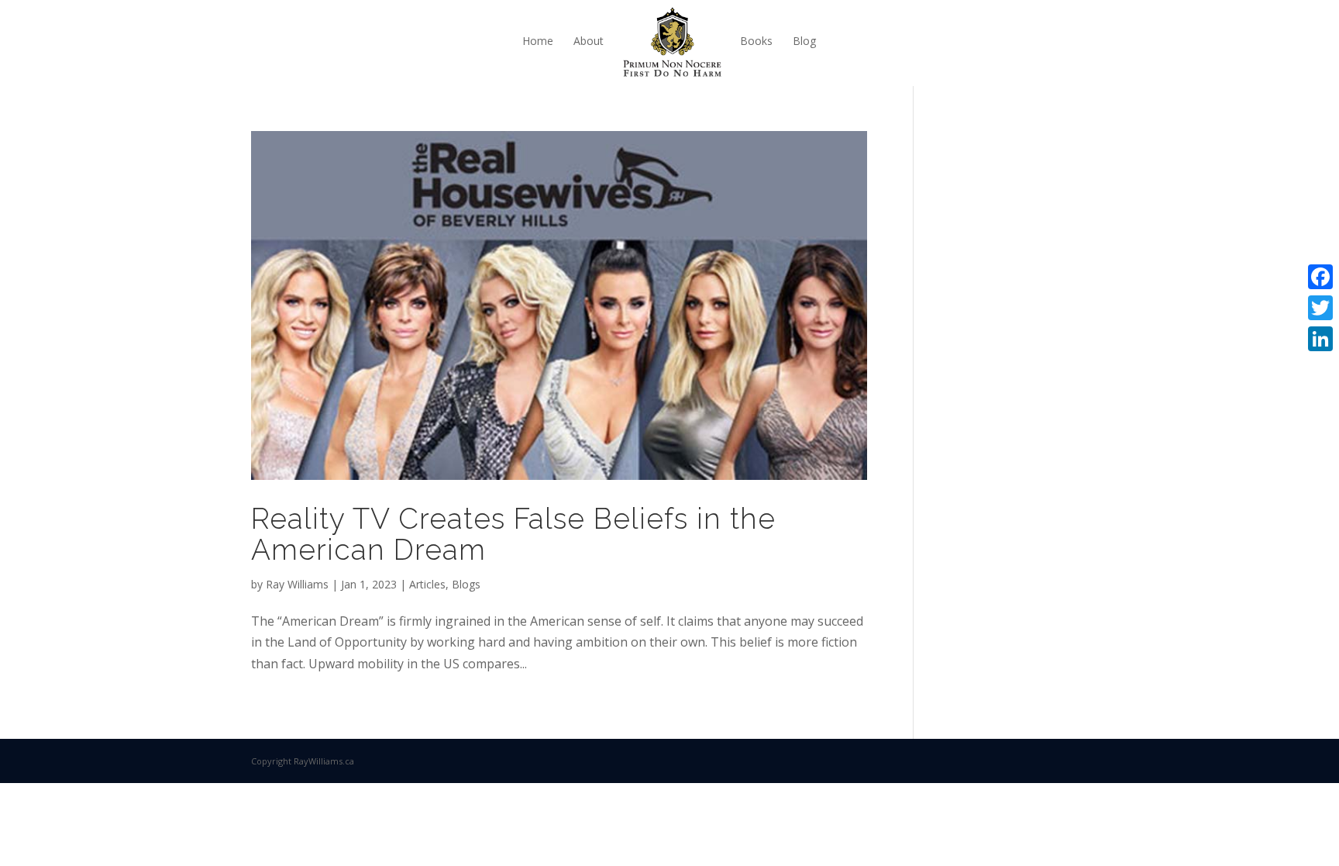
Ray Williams (297, 584)
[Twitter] (1320, 307)
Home (537, 40)
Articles (427, 584)
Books (756, 40)
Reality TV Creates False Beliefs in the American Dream (513, 535)
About (588, 40)
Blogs (466, 584)
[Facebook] (1320, 276)
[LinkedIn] (1320, 338)
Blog (804, 40)
